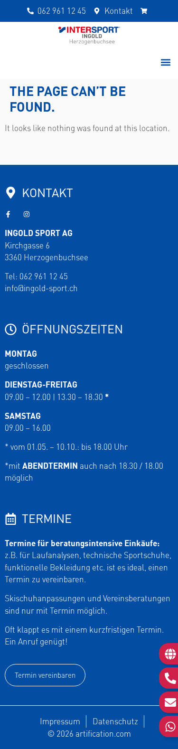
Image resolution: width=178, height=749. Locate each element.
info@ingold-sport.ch (41, 288)
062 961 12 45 (43, 276)
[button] (165, 62)
